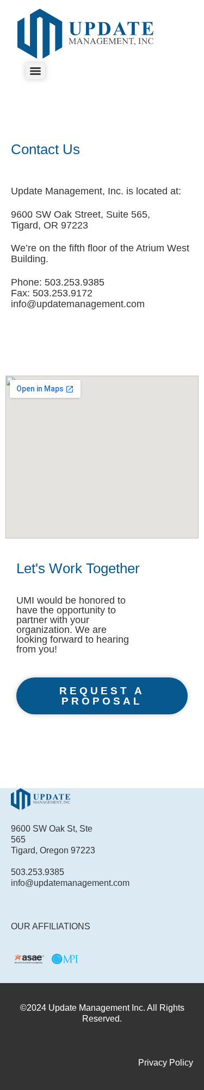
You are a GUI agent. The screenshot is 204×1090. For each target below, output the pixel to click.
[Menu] (35, 71)
